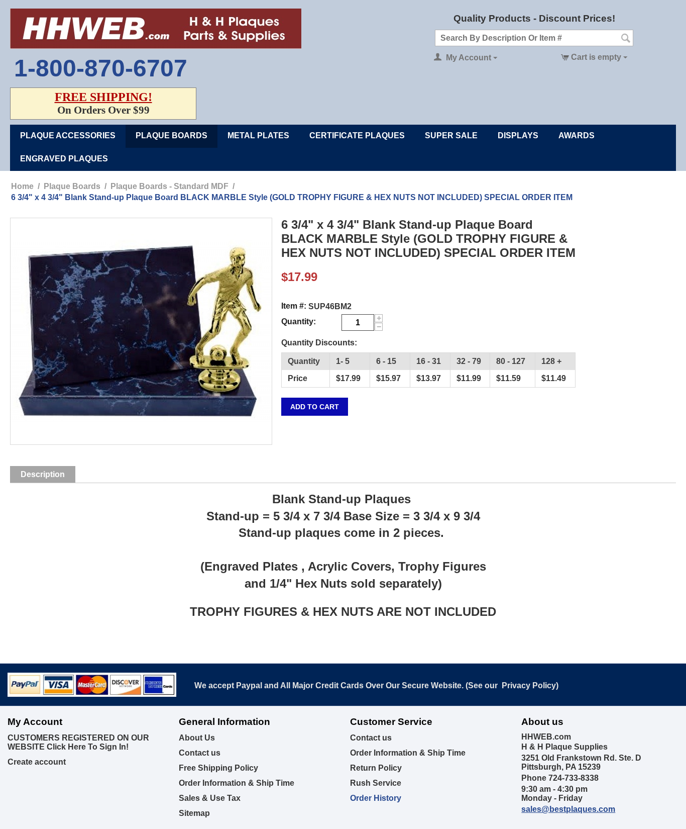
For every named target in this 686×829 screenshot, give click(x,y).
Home (22, 186)
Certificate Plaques (357, 135)
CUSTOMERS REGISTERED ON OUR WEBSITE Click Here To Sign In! (78, 742)
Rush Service (375, 783)
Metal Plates (258, 135)
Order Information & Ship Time (236, 783)
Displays (518, 135)
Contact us (199, 753)
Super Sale (451, 135)
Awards (576, 135)
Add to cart (314, 407)
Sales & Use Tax (210, 798)
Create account (37, 762)
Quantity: (298, 321)
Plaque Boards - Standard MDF (169, 186)
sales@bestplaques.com (568, 809)
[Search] (626, 38)
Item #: (293, 306)
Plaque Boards (171, 135)
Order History (375, 798)
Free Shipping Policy (218, 768)
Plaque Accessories (68, 135)
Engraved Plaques (64, 158)
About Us (197, 737)
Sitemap (194, 813)
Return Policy (376, 768)
